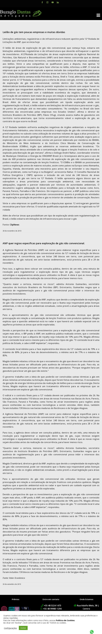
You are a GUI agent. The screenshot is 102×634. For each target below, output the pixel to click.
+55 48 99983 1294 (52, 608)
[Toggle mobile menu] (99, 15)
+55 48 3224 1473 (52, 605)
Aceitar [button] (23, 628)
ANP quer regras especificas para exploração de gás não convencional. (44, 243)
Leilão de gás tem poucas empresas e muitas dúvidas (34, 32)
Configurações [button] (10, 628)
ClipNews (14, 224)
